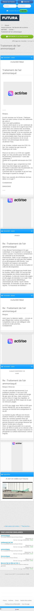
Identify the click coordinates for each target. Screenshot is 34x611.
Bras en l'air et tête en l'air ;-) (10, 563)
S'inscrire (25, 2)
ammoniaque (5, 549)
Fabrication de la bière (12, 526)
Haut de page (25, 604)
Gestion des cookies (26, 600)
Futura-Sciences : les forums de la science (14, 27)
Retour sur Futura (9, 2)
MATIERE (4, 29)
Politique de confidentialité (12, 604)
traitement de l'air (7, 542)
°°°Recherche (25, 526)
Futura (5, 600)
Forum (7, 25)
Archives (10, 600)
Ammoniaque (5, 535)
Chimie (11, 29)
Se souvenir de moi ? (13, 11)
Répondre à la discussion (17, 37)
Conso (17, 600)
